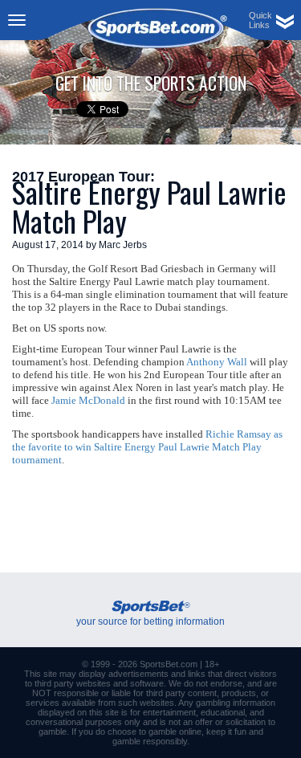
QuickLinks (260, 20)
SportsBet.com (168, 664)
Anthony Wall (216, 362)
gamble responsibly (149, 741)
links (196, 674)
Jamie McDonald (88, 400)
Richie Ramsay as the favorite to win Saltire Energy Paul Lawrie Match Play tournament (147, 447)
